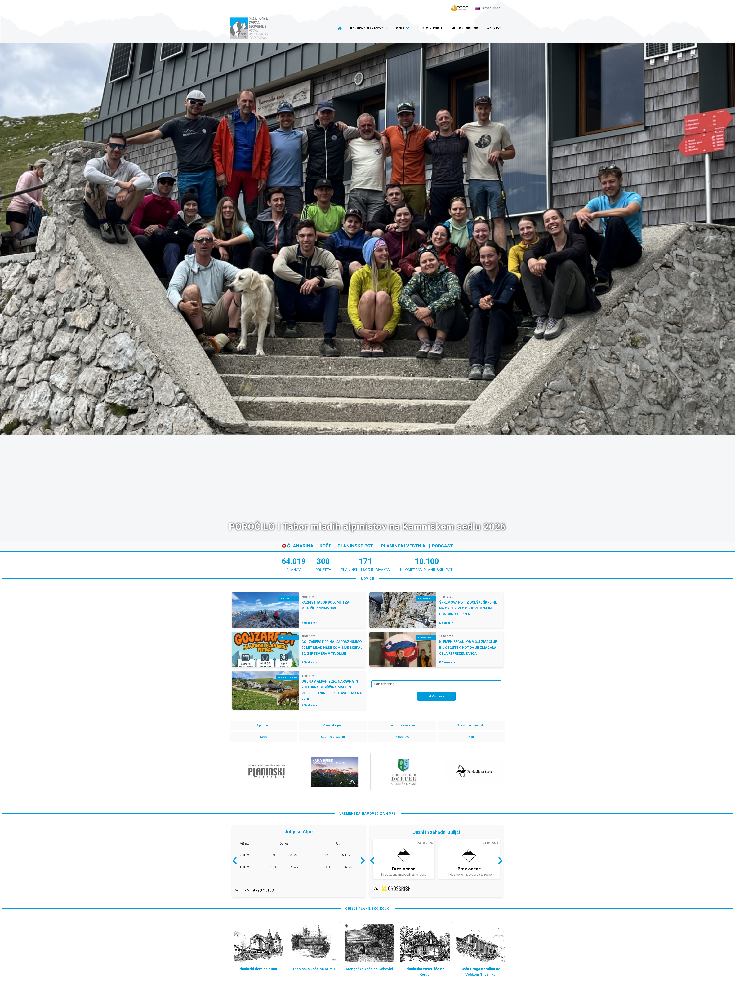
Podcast (442, 546)
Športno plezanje (333, 737)
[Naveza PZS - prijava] (459, 8)
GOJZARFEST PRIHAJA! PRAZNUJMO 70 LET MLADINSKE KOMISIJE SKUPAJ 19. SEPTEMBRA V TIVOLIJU (332, 648)
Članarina (299, 546)
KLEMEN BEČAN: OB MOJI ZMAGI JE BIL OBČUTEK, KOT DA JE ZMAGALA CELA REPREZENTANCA (468, 648)
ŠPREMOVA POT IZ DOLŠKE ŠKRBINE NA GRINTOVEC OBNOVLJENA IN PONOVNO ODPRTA (468, 608)
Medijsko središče (465, 28)
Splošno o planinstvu (471, 725)
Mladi (471, 737)
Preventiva (402, 737)
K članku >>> (309, 622)
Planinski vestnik (403, 546)
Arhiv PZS (494, 28)
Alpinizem (263, 725)
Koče (325, 546)
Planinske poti (356, 546)
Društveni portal (430, 28)
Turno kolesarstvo (402, 725)
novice (367, 579)
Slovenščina (489, 8)
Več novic (438, 696)
